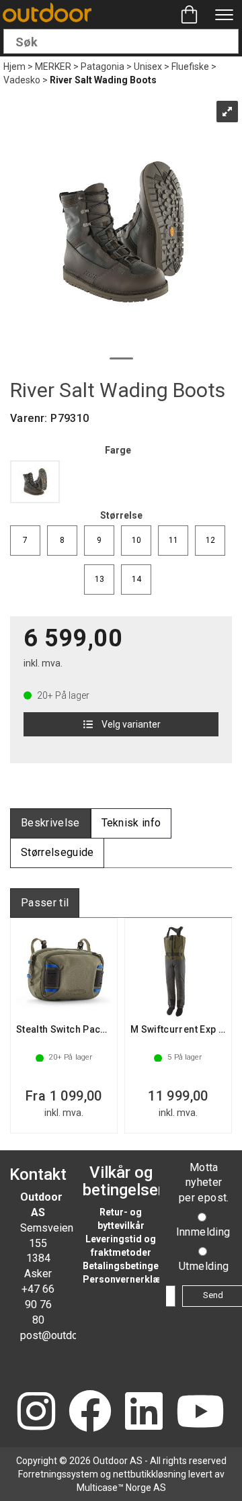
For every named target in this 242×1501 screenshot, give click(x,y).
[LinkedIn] (144, 1412)
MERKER (53, 66)
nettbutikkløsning (149, 1474)
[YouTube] (200, 1412)
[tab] (50, 823)
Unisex (148, 66)
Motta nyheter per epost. (204, 1183)
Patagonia (102, 66)
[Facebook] (90, 1412)
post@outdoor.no (60, 1335)
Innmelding (203, 1232)
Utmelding (204, 1266)
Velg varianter (131, 724)
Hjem (14, 66)
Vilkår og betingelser (123, 1181)
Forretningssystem (58, 1474)
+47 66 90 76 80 (38, 1304)
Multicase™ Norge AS (121, 1487)
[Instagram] (36, 1412)
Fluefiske (190, 66)
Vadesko (21, 80)
